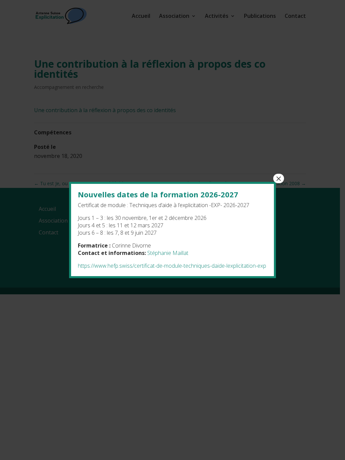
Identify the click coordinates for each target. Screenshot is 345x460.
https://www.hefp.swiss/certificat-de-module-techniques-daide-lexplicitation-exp (172, 265)
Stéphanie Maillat (167, 253)
